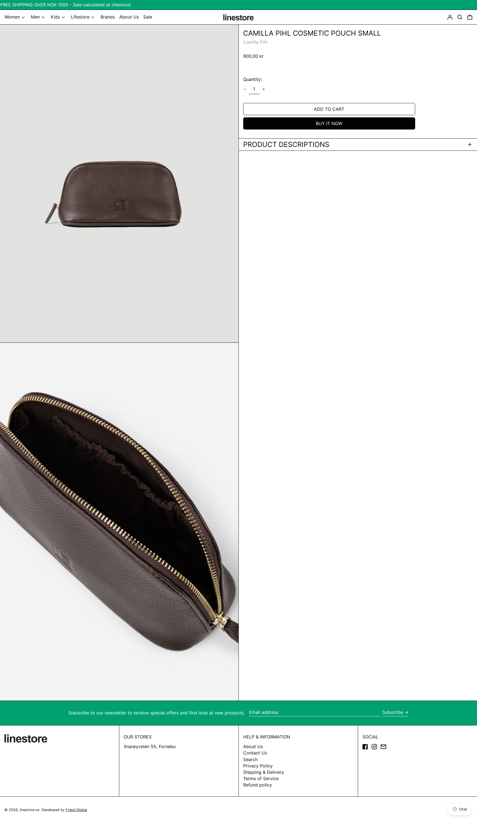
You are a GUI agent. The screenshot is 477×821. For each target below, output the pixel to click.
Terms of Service (261, 778)
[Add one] (263, 89)
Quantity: (252, 79)
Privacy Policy (258, 766)
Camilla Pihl (255, 42)
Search (250, 759)
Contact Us (255, 753)
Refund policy (257, 785)
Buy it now (329, 123)
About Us (253, 746)
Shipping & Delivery (263, 772)
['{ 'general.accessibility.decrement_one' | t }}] (245, 89)
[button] (470, 17)
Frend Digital (76, 810)
